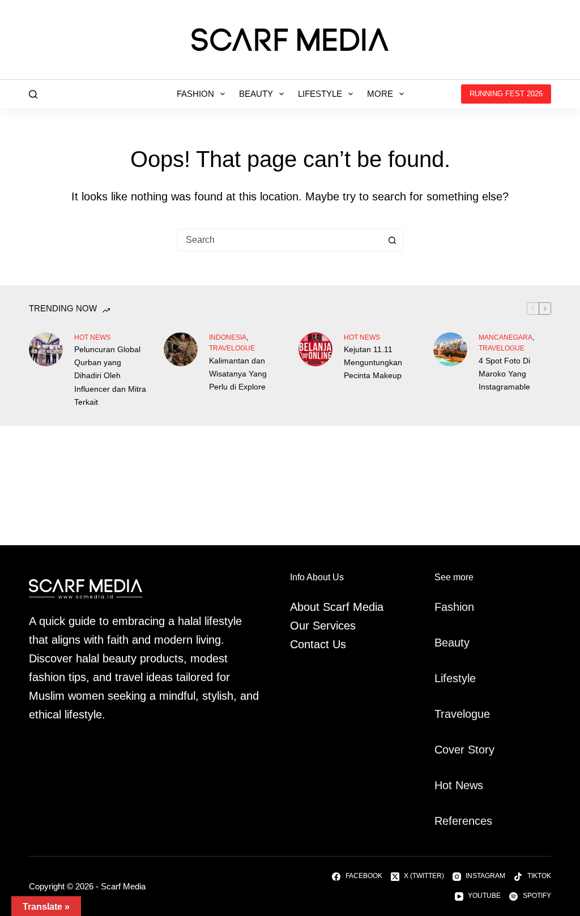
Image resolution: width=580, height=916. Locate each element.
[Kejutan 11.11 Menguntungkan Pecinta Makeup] (315, 349)
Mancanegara (505, 337)
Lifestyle (320, 94)
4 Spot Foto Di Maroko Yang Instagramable (504, 373)
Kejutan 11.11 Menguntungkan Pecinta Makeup (373, 362)
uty (462, 642)
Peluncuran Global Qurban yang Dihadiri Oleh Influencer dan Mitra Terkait (110, 375)
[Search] (33, 94)
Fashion (195, 94)
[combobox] (279, 240)
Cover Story (464, 749)
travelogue (232, 348)
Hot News (92, 337)
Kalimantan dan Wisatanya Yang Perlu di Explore (238, 373)
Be (441, 642)
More (380, 94)
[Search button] (392, 240)
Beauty (256, 94)
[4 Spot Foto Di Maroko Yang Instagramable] (450, 349)
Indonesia (227, 337)
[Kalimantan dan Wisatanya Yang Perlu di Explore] (181, 349)
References (463, 821)
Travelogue (462, 714)
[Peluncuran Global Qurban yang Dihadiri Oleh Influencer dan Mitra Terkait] (46, 349)
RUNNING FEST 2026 (506, 93)
